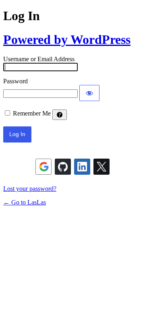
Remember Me (32, 113)
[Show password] (89, 93)
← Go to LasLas (24, 202)
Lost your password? (29, 188)
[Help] (59, 114)
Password (15, 81)
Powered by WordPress (66, 39)
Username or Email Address (39, 59)
